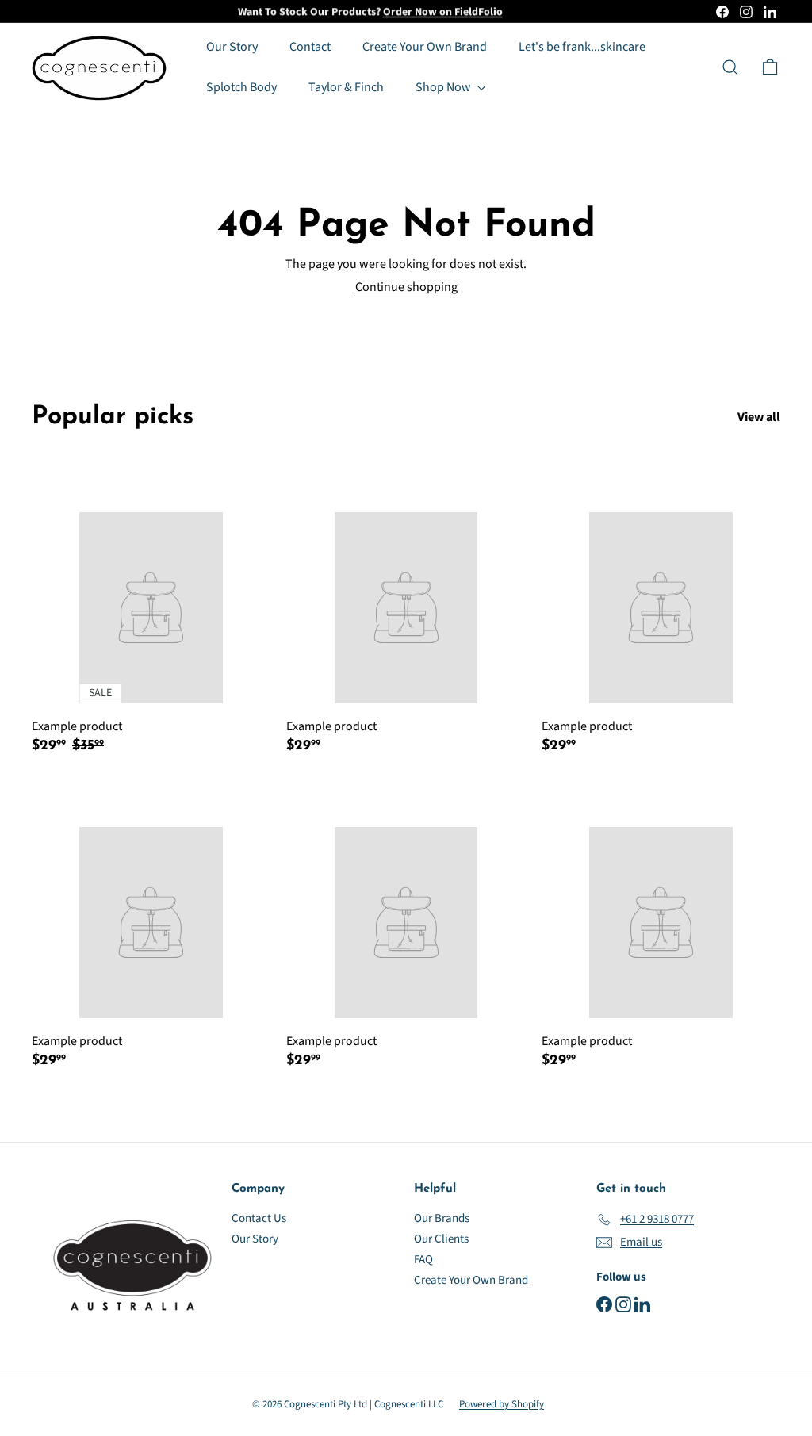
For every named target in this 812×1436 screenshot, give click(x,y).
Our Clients (441, 1239)
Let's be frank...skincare (582, 47)
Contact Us (259, 1218)
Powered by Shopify (501, 1404)
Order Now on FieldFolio (443, 11)
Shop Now (444, 87)
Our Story (232, 47)
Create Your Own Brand (424, 47)
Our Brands (441, 1218)
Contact (310, 47)
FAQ (423, 1259)
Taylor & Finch (346, 87)
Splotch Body (241, 87)
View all (758, 417)
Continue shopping (406, 287)
